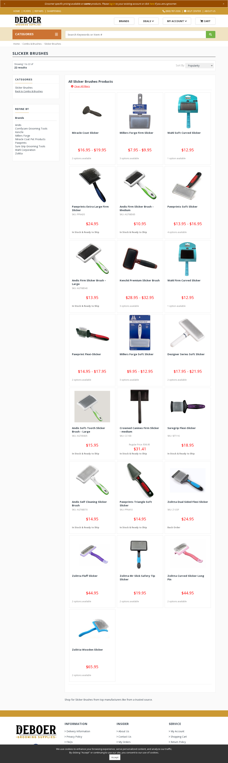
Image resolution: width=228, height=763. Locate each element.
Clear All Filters (82, 86)
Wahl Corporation (25, 150)
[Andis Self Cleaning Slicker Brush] (92, 480)
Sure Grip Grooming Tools (30, 146)
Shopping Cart (179, 736)
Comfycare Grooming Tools (31, 128)
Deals (147, 21)
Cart (207, 21)
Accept (114, 757)
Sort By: (180, 65)
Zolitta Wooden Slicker (87, 649)
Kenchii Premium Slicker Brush (140, 280)
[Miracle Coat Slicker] (92, 111)
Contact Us (124, 736)
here (151, 3)
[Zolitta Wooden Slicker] (92, 628)
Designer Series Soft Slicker (186, 354)
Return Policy (178, 742)
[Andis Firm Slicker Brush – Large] (92, 259)
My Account (176, 21)
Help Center (193, 11)
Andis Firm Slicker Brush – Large (89, 282)
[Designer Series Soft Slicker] (188, 333)
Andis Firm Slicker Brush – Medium (137, 208)
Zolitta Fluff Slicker (85, 575)
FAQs (69, 742)
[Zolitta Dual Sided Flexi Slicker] (188, 480)
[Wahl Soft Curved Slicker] (188, 111)
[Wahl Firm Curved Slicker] (188, 259)
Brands (124, 21)
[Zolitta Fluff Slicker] (92, 554)
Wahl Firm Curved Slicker (184, 280)
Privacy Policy (74, 736)
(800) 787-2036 (172, 11)
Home (16, 11)
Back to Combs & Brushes (29, 91)
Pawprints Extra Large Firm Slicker (90, 208)
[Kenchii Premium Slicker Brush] (140, 259)
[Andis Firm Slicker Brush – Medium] (140, 185)
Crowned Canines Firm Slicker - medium (139, 429)
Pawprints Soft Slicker (182, 206)
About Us (210, 11)
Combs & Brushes (32, 43)
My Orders (124, 742)
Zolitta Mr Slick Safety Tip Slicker (137, 577)
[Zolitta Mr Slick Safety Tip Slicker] (140, 554)
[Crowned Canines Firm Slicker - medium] (140, 406)
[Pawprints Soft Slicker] (188, 185)
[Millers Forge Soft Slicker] (140, 333)
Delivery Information (78, 731)
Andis (18, 125)
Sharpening (54, 11)
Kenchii (19, 132)
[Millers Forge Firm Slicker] (140, 111)
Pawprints (21, 142)
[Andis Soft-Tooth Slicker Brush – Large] (92, 406)
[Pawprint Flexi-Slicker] (92, 333)
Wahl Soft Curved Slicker (184, 132)
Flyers (27, 11)
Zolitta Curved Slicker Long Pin (185, 577)
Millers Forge (22, 135)
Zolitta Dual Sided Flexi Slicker (187, 502)
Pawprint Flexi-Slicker (86, 354)
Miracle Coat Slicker (85, 132)
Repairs (39, 11)
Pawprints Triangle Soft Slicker (136, 503)
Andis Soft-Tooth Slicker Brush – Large (88, 429)
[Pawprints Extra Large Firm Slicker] (92, 185)
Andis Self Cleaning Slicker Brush (89, 503)
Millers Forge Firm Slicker (136, 132)
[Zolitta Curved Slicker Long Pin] (188, 554)
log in (112, 3)
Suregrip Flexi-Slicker (181, 428)
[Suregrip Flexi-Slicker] (188, 406)
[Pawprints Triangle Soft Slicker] (140, 480)
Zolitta (19, 153)
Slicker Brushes (52, 43)
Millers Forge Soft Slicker (137, 354)
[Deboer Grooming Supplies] (27, 20)
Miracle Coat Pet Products (30, 139)
